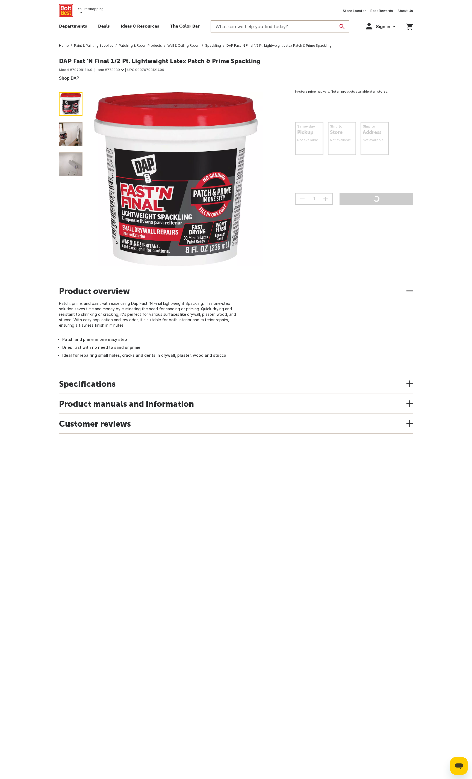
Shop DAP (69, 78)
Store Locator (354, 11)
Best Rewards (381, 11)
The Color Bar (185, 25)
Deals (104, 25)
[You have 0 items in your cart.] (409, 26)
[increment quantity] (325, 199)
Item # (108, 70)
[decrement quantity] (302, 199)
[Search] (342, 26)
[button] (380, 26)
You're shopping (91, 9)
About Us (405, 11)
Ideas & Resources (140, 25)
